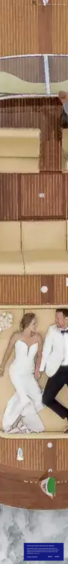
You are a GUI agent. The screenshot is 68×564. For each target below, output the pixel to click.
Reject (50, 556)
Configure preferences (32, 556)
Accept (57, 556)
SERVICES (49, 4)
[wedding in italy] (34, 3)
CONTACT (65, 4)
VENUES (39, 4)
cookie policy (36, 553)
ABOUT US (59, 4)
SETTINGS (54, 4)
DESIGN (44, 4)
